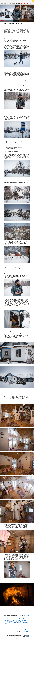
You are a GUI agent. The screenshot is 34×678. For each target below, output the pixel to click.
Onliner (9, 638)
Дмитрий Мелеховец (24, 20)
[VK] (32, 3)
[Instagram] (30, 3)
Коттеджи (13, 638)
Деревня (5, 638)
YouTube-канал (22, 332)
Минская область (16, 638)
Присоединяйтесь (27, 631)
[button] (16, 551)
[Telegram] (29, 3)
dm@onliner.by (27, 615)
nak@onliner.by (27, 636)
